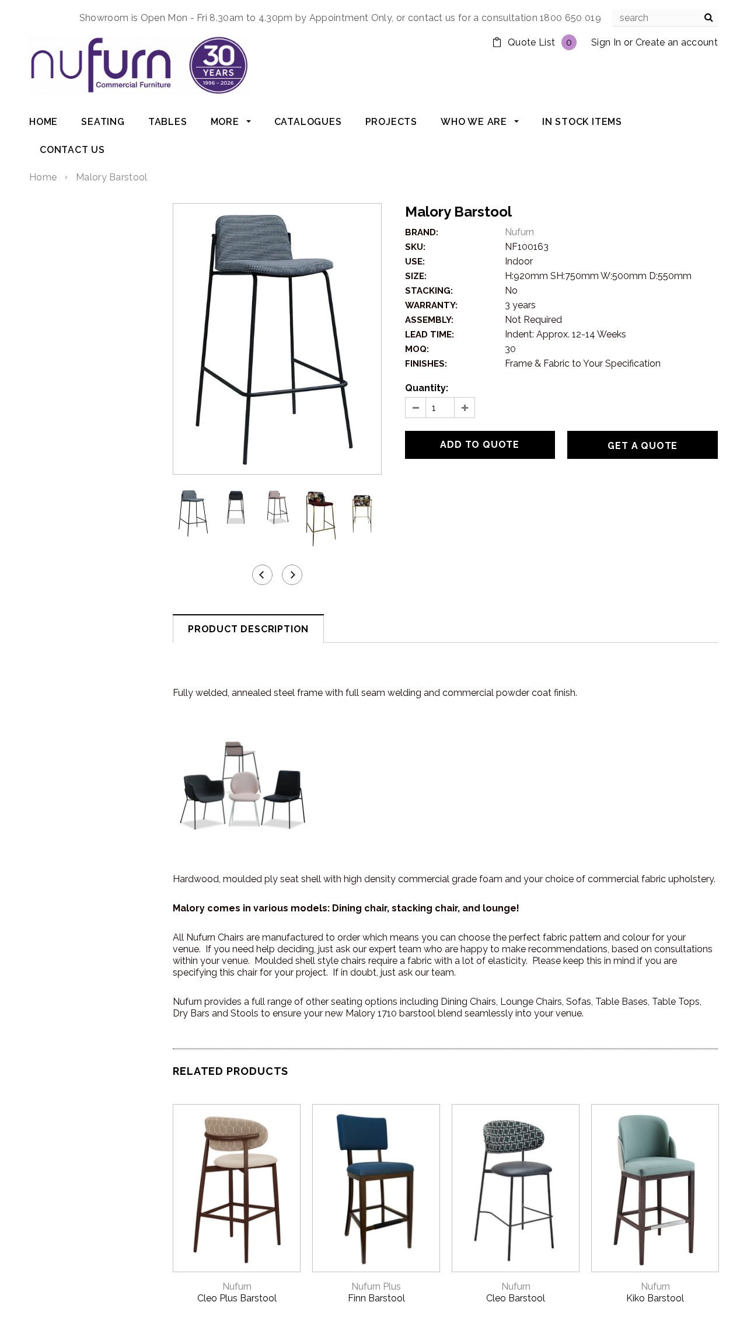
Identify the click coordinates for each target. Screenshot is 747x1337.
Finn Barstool (376, 1298)
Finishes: (426, 363)
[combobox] (665, 18)
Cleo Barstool (515, 1298)
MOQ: (417, 349)
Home (43, 177)
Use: (415, 261)
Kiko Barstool (655, 1298)
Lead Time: (429, 334)
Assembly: (429, 320)
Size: (416, 276)
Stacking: (429, 290)
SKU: (415, 247)
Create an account (677, 42)
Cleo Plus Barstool (237, 1298)
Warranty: (431, 305)
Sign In (606, 42)
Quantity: (426, 388)
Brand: (421, 232)
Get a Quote (643, 445)
